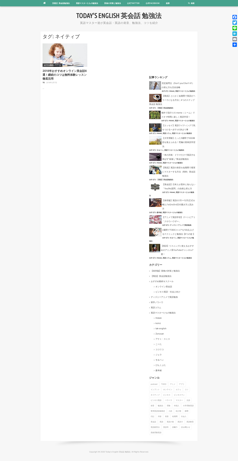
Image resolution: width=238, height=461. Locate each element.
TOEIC (163, 384)
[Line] (234, 28)
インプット (155, 389)
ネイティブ (155, 395)
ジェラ (158, 354)
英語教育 (190, 422)
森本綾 (159, 212)
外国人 (176, 405)
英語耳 (166, 427)
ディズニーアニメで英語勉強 (180, 225)
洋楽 (159, 416)
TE (44, 82)
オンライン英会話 (163, 286)
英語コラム (167, 133)
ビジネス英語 (156, 400)
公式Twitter (133, 3)
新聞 (186, 411)
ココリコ (159, 349)
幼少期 (178, 411)
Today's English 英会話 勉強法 (119, 15)
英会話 (153, 422)
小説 (170, 411)
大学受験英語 (188, 405)
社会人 (183, 416)
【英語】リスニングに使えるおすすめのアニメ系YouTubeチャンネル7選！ (177, 250)
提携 (168, 3)
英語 (161, 422)
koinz (158, 323)
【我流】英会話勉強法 (60, 3)
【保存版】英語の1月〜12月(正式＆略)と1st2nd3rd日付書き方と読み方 (178, 204)
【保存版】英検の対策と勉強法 (165, 271)
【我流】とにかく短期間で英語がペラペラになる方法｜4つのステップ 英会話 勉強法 (172, 100)
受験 (168, 405)
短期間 (175, 416)
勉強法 (160, 405)
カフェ (178, 389)
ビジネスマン (179, 395)
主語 (188, 400)
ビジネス (166, 395)
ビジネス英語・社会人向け (167, 291)
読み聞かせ (185, 427)
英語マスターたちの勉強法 (87, 3)
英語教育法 (155, 427)
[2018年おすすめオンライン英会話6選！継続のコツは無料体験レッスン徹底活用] (65, 55)
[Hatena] (234, 33)
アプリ (181, 384)
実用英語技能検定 (158, 411)
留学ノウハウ (157, 302)
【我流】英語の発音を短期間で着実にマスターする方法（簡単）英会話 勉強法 (178, 171)
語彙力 (175, 427)
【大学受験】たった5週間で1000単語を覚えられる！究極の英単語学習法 (178, 142)
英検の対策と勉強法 (112, 3)
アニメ (172, 384)
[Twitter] (234, 22)
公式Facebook (153, 3)
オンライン (167, 389)
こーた (158, 344)
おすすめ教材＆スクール (52, 65)
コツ (186, 389)
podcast (154, 384)
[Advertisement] (172, 52)
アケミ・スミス (162, 339)
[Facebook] (234, 17)
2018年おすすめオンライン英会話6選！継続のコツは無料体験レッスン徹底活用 (65, 74)
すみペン (160, 150)
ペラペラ (168, 400)
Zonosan (159, 333)
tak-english (160, 328)
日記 (152, 416)
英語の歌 (170, 422)
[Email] (234, 39)
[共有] (234, 44)
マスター (179, 400)
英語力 (180, 422)
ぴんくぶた (160, 365)
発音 (167, 416)
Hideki (171, 91)
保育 (152, 405)
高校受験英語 (156, 432)
